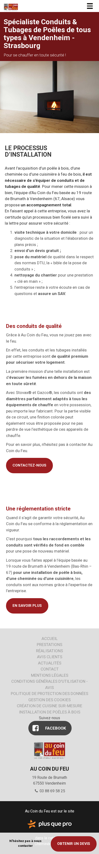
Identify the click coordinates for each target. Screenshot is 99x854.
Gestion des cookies (49, 699)
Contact (50, 669)
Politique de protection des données (49, 693)
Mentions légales (49, 675)
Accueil (50, 638)
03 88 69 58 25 (52, 791)
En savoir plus (27, 605)
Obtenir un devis (73, 844)
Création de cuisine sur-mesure (49, 705)
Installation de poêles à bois (49, 712)
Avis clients (49, 656)
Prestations (49, 644)
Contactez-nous (29, 465)
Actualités (49, 663)
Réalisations (49, 650)
